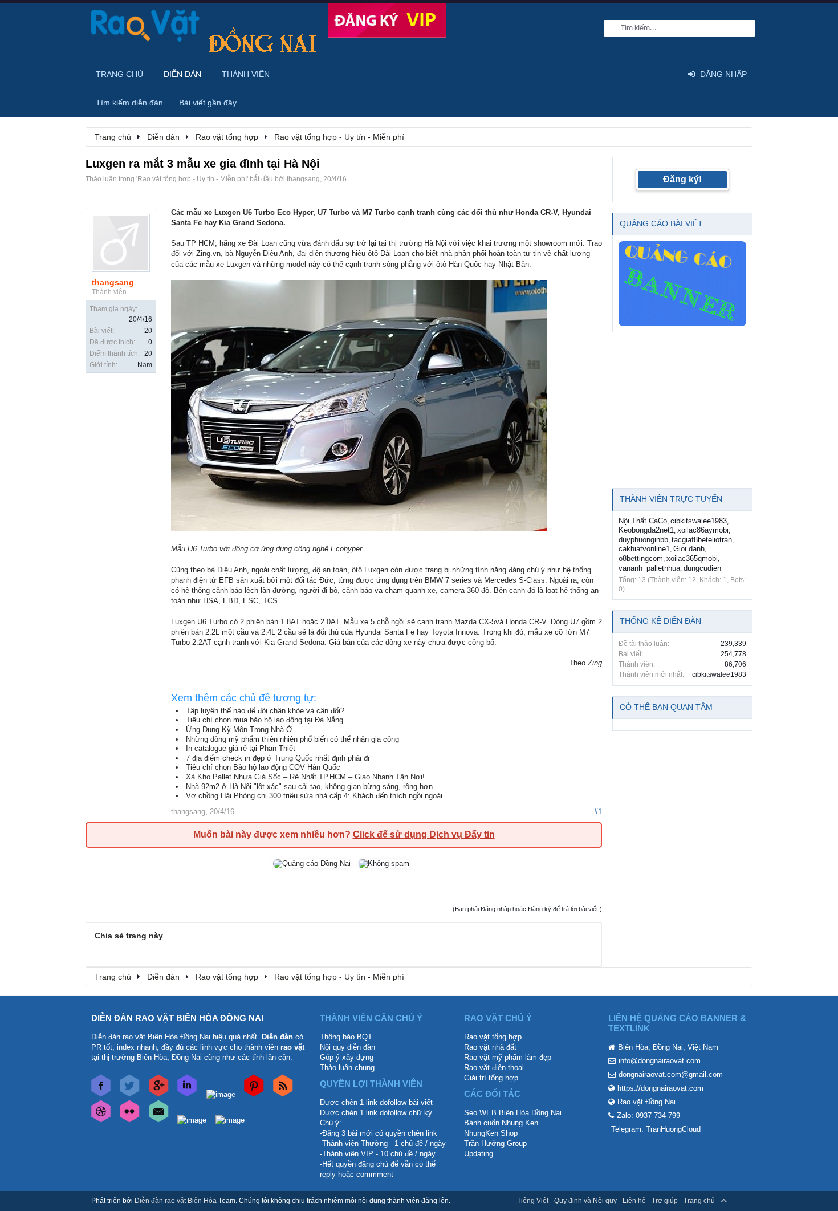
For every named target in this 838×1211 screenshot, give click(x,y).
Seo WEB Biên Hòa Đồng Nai (513, 1112)
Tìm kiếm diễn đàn (129, 102)
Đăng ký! (682, 179)
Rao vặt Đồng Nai (646, 1102)
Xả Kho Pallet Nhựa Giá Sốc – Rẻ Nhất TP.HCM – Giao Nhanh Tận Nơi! (305, 777)
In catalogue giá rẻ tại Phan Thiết (240, 748)
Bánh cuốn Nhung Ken (501, 1123)
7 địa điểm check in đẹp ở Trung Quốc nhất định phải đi (277, 758)
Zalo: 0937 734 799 (648, 1115)
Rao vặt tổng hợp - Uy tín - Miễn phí (192, 179)
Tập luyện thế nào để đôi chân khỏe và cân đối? (265, 710)
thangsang (303, 179)
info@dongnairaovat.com (660, 1060)
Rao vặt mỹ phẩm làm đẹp (507, 1057)
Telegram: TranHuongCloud (656, 1129)
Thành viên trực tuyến (671, 498)
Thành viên (246, 74)
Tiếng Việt (532, 1201)
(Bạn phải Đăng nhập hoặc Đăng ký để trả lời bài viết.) (527, 908)
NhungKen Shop (491, 1133)
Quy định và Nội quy (585, 1201)
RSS (740, 1201)
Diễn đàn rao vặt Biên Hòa (176, 1201)
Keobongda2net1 (646, 530)
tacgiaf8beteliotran (702, 539)
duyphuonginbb (643, 539)
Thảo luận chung (347, 1067)
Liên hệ (634, 1201)
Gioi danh (689, 548)
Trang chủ (119, 74)
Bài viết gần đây (208, 102)
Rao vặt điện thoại (494, 1067)
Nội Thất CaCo (643, 521)
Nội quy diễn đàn (347, 1047)
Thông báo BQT (346, 1037)
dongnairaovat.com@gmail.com (671, 1074)
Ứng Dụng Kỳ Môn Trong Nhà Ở (239, 729)
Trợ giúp (665, 1201)
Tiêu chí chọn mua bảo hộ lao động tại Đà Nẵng (264, 720)
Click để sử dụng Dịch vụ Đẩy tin (424, 834)
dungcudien (702, 568)
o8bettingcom (641, 558)
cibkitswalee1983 (698, 521)
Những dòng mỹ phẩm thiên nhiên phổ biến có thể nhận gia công (292, 739)
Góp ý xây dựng (346, 1057)
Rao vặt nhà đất (490, 1047)
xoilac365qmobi (692, 558)
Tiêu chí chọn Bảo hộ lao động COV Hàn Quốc (263, 767)
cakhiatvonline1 (644, 548)
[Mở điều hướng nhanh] (737, 136)
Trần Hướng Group (495, 1143)
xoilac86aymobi (703, 530)
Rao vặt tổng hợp (493, 1037)
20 (148, 331)
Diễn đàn (182, 74)
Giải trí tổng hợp (491, 1078)
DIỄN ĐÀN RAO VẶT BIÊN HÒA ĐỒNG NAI (177, 1018)
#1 (598, 811)
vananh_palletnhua (649, 568)
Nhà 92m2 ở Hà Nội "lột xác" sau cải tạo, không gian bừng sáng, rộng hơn (309, 786)
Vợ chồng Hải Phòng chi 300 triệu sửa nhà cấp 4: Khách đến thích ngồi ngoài (314, 795)
